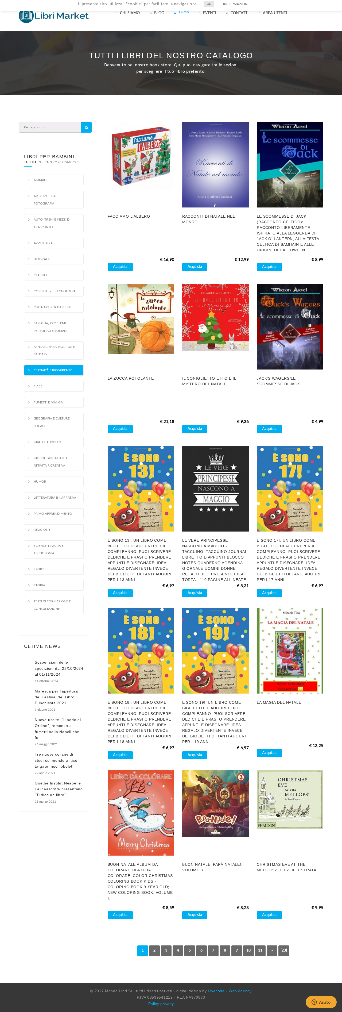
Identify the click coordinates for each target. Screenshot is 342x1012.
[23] (284, 950)
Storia (39, 585)
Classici (40, 275)
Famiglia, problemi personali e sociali (50, 327)
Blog (159, 13)
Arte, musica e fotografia (46, 199)
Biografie (42, 259)
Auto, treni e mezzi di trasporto (52, 223)
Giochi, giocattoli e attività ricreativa (51, 461)
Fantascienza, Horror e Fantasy (54, 350)
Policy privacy (161, 1004)
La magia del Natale (279, 702)
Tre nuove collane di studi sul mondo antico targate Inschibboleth (56, 760)
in (51, 162)
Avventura (43, 243)
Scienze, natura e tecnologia (49, 549)
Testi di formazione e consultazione (52, 605)
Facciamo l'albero (129, 216)
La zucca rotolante (131, 378)
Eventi (209, 13)
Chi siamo (130, 13)
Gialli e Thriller (47, 442)
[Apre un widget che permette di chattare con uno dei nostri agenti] (321, 1002)
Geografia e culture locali (52, 422)
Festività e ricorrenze (53, 370)
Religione (42, 529)
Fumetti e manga (48, 402)
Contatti (239, 13)
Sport (39, 569)
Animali (40, 180)
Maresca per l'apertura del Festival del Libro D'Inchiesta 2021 (56, 697)
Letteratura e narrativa (55, 497)
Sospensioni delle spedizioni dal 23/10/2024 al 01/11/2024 (59, 668)
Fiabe (38, 386)
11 (260, 950)
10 (248, 950)
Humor (40, 481)
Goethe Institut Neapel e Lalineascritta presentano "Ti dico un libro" (59, 789)
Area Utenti (275, 13)
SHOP (183, 13)
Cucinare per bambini (52, 307)
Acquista (120, 267)
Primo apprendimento (53, 513)
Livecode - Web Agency (230, 991)
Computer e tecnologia (55, 291)
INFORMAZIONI (235, 4)
